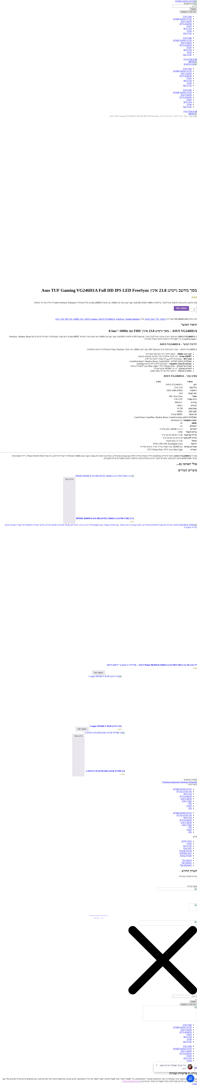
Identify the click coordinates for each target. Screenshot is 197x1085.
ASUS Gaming (90, 319)
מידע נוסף (69, 479)
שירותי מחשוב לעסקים (182, 19)
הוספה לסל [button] (98, 673)
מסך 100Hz (78, 319)
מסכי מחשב (150, 319)
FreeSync (120, 319)
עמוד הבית (187, 16)
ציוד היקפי (187, 28)
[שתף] (9, 3)
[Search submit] (196, 999)
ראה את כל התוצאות (188, 12)
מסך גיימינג (59, 319)
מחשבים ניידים (186, 24)
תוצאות (193, 9)
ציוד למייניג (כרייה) (184, 791)
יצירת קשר (187, 33)
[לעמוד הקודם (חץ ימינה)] (4, 542)
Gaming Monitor (132, 319)
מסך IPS (68, 319)
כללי (185, 116)
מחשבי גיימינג (186, 21)
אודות (189, 31)
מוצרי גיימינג (187, 801)
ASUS (163, 319)
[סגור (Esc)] (3, 3)
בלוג (190, 808)
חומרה (189, 26)
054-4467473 (184, 880)
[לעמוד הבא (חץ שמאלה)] (192, 542)
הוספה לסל (181, 308)
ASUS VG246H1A (106, 319)
